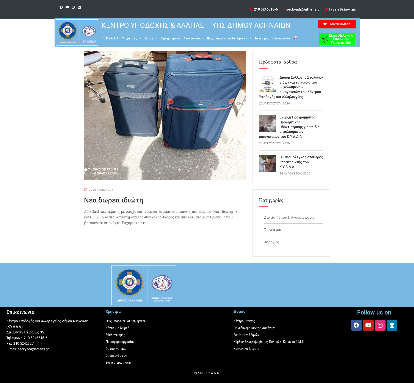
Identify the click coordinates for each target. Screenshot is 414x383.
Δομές (149, 38)
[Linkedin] (79, 7)
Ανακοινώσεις (193, 38)
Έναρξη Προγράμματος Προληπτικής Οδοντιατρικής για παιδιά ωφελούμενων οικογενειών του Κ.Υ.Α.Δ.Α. (289, 127)
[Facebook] (61, 7)
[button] (337, 24)
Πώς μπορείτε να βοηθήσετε (227, 38)
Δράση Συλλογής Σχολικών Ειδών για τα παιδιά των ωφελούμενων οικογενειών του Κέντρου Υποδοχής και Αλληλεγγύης (291, 87)
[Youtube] (67, 7)
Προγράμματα (170, 38)
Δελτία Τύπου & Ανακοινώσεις (289, 217)
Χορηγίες (271, 242)
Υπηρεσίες (129, 38)
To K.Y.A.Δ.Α (110, 38)
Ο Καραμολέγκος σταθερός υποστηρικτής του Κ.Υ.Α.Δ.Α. (301, 162)
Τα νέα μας (262, 38)
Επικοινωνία (281, 38)
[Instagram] (73, 7)
